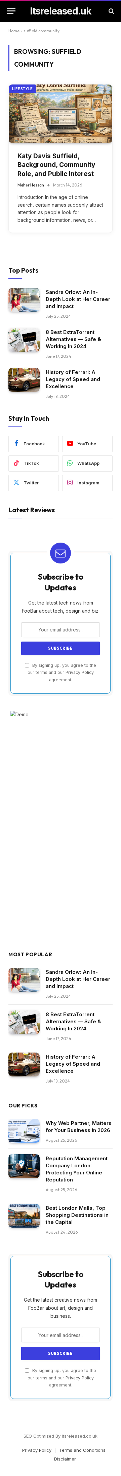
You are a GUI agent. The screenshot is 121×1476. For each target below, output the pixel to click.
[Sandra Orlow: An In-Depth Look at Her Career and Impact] (24, 300)
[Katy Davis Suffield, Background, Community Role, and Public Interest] (60, 113)
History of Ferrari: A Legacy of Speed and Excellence (73, 379)
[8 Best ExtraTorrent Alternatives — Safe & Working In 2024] (24, 340)
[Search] (110, 11)
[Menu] (11, 11)
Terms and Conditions (82, 1450)
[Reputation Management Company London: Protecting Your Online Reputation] (24, 1166)
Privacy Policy (80, 672)
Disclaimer (64, 1459)
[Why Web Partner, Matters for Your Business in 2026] (24, 1131)
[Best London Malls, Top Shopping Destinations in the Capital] (24, 1216)
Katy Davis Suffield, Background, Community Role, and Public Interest (56, 165)
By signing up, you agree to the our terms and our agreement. (62, 672)
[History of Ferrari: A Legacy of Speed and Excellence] (24, 380)
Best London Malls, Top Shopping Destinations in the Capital (77, 1215)
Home (13, 30)
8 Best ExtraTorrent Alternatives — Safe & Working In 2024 (73, 339)
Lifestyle (22, 89)
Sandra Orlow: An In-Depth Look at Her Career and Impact (78, 299)
